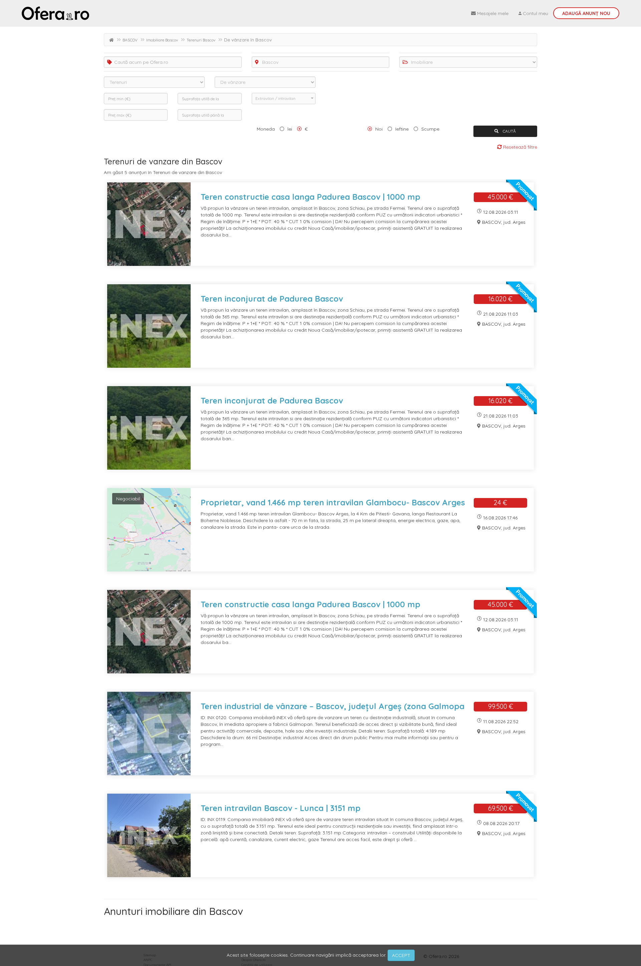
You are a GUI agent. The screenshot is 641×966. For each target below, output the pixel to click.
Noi (379, 129)
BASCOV (130, 39)
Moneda (266, 129)
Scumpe (430, 129)
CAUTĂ (509, 131)
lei (289, 129)
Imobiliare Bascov (162, 39)
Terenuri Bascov (201, 39)
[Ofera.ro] (55, 13)
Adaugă (586, 13)
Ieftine (402, 129)
